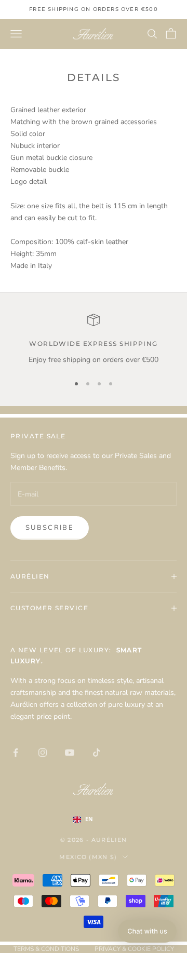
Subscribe (49, 527)
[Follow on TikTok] (96, 752)
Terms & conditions (46, 949)
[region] (93, 339)
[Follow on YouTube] (69, 752)
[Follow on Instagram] (42, 752)
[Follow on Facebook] (15, 752)
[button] (147, 931)
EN (89, 819)
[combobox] (93, 819)
